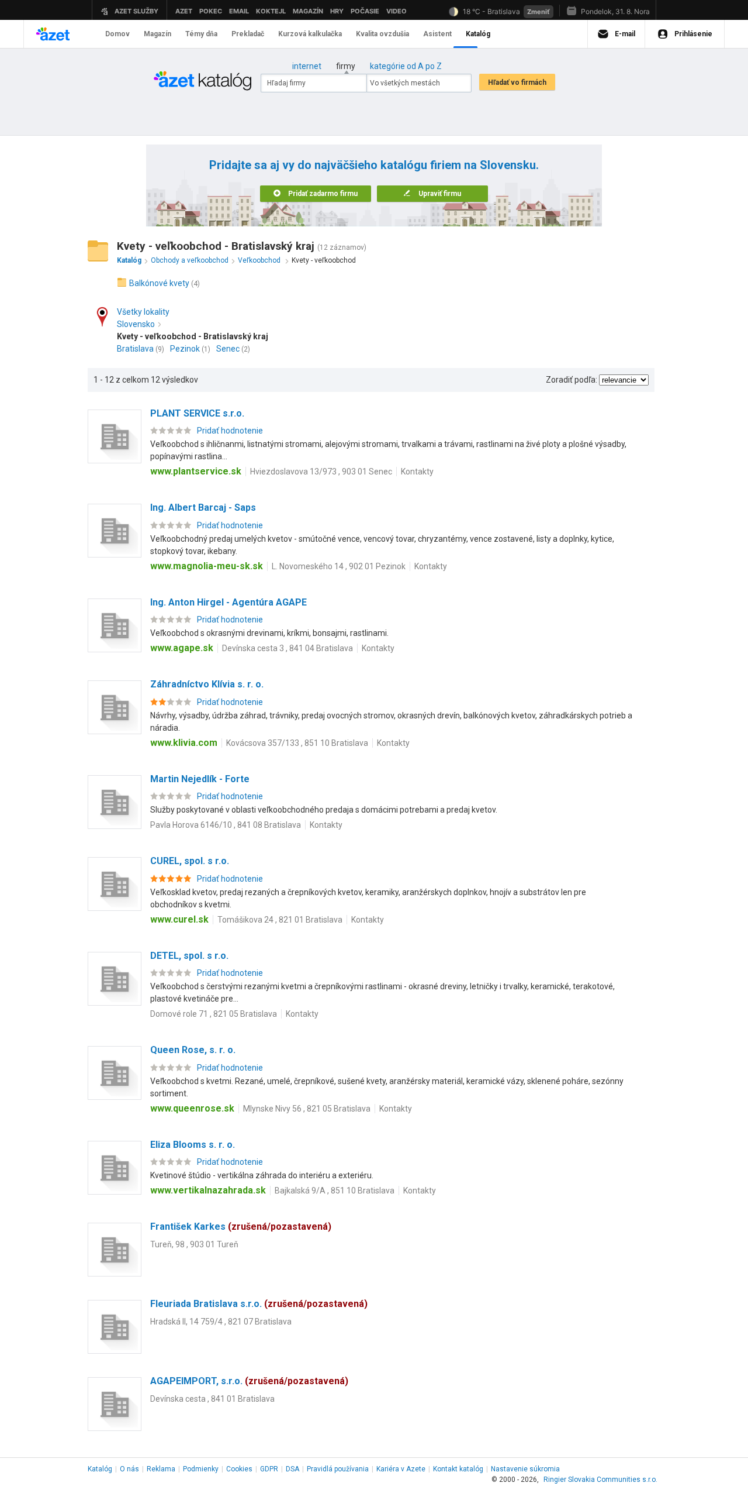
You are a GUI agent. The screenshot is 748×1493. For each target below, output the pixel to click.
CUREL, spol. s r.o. (189, 860)
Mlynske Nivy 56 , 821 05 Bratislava (306, 1108)
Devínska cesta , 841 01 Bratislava (212, 1398)
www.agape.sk (181, 647)
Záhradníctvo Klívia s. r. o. (207, 684)
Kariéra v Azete (400, 1469)
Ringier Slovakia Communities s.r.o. (600, 1479)
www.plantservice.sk (195, 471)
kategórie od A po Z (406, 66)
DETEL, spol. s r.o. (189, 955)
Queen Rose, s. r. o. (193, 1049)
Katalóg (100, 1469)
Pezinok (185, 348)
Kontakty (417, 471)
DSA (292, 1469)
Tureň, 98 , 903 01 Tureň (194, 1244)
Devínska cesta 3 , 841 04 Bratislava (287, 648)
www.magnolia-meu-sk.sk (206, 566)
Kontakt (458, 1469)
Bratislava (135, 348)
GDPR (269, 1469)
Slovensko (136, 324)
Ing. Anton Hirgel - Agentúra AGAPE (228, 602)
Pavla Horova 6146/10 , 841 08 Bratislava (225, 825)
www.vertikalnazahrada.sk (208, 1190)
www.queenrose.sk (192, 1108)
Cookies (239, 1469)
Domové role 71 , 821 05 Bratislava (213, 1014)
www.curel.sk (179, 919)
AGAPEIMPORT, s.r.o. (249, 1381)
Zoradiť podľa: (571, 379)
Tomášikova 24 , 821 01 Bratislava (279, 919)
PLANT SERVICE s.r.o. (197, 413)
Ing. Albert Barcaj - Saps (203, 507)
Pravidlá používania (338, 1469)
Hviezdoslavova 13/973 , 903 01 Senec (321, 471)
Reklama (161, 1469)
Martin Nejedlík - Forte (200, 779)
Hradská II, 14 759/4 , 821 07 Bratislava (221, 1321)
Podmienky (201, 1469)
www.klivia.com (183, 742)
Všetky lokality (143, 312)
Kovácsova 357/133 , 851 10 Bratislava (297, 743)
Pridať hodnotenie (230, 430)
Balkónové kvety (159, 283)
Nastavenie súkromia (525, 1469)
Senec (228, 348)
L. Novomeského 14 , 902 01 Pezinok (339, 566)
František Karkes (240, 1226)
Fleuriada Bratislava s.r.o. (259, 1303)
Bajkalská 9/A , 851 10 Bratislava (334, 1190)
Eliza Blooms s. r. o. (192, 1144)
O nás (129, 1469)
